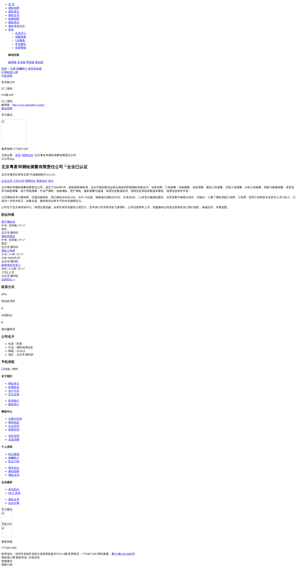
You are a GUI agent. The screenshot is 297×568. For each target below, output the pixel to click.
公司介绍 (18, 180)
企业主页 (6, 180)
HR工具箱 (14, 493)
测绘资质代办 (16, 26)
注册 (13, 68)
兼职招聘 (13, 471)
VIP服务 (20, 40)
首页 (18, 155)
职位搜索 (13, 454)
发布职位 (13, 489)
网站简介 (13, 383)
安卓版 (21, 62)
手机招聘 (6, 75)
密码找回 (13, 422)
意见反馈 (13, 394)
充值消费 (13, 439)
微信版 (39, 62)
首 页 (11, 4)
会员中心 (20, 33)
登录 (4, 68)
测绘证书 (13, 15)
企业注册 (13, 503)
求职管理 (13, 436)
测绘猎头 (13, 11)
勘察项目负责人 (11, 265)
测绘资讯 (13, 22)
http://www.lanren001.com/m (28, 104)
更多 (11, 29)
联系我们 (13, 400)
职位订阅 (13, 461)
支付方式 (13, 390)
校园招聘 (13, 18)
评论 (51, 180)
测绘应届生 (8, 236)
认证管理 (13, 426)
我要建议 (6, 561)
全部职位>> (8, 279)
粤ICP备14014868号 (123, 553)
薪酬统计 (21, 68)
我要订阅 (6, 564)
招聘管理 (13, 429)
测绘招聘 (13, 8)
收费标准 (13, 387)
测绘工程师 (8, 250)
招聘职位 (30, 180)
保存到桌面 (35, 68)
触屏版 (12, 62)
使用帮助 (20, 47)
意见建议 (20, 44)
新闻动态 (41, 180)
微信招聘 (6, 108)
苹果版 (30, 62)
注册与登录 (15, 418)
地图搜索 (20, 36)
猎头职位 (13, 467)
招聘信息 (27, 155)
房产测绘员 (8, 221)
